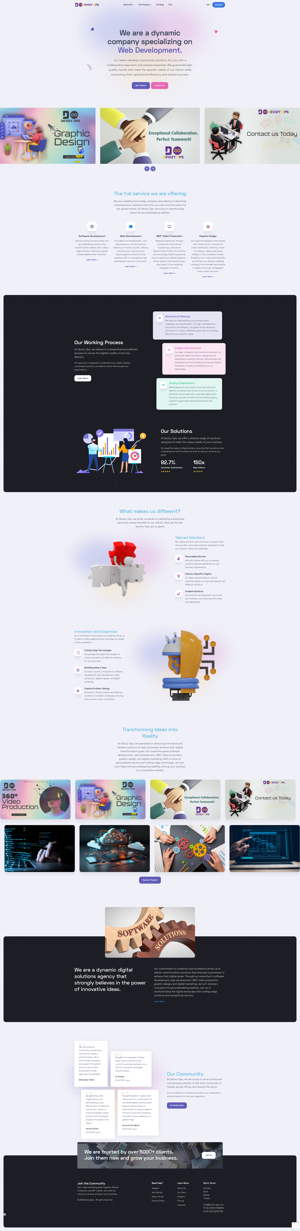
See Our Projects (150, 880)
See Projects (140, 86)
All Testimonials (177, 1105)
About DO (128, 4)
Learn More (91, 260)
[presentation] (147, 168)
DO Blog (160, 4)
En (208, 4)
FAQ (170, 4)
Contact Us (160, 86)
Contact (219, 4)
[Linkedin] (5, 1214)
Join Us (208, 1155)
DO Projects (144, 4)
